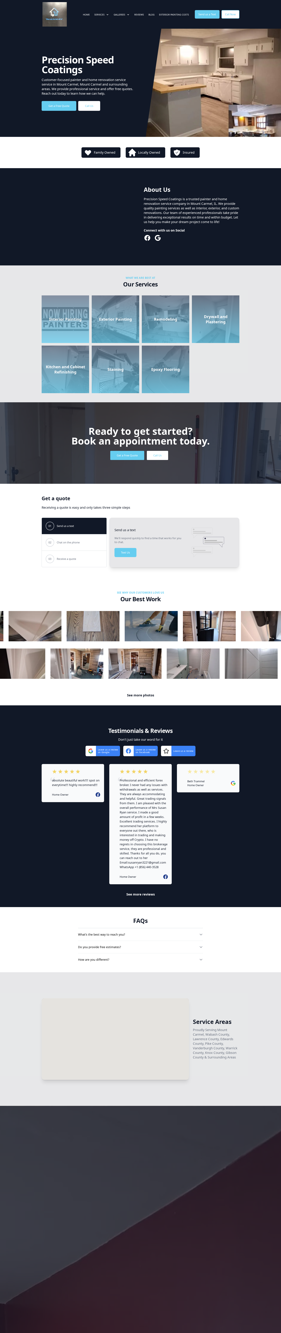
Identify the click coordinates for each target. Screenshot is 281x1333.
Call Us (89, 106)
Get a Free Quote (58, 106)
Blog (151, 14)
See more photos (140, 695)
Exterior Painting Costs (174, 14)
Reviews (139, 14)
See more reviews (140, 894)
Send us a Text (207, 14)
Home (86, 14)
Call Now (230, 14)
